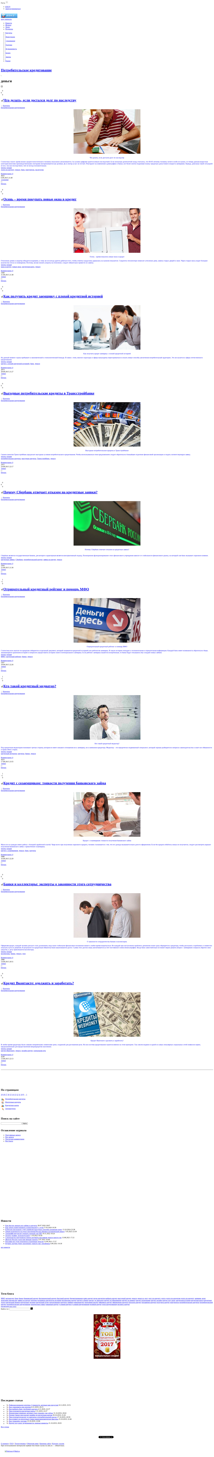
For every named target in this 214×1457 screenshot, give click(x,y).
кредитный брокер (13, 1302)
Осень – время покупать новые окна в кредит (39, 199)
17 (6, 1095)
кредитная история (183, 1300)
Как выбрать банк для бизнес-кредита (23, 1409)
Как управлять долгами (18, 1421)
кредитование (54, 1302)
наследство (39, 170)
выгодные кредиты (29, 458)
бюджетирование (76, 1298)
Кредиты (8, 33)
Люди (7, 27)
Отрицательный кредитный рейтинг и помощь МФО (46, 589)
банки (24, 657)
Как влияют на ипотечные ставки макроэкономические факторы (33, 1419)
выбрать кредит (111, 1298)
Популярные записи (13, 1135)
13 (15, 1095)
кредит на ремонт (128, 1300)
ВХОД (7, 7)
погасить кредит (135, 1302)
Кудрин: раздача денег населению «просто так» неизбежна (27, 1244)
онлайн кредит (27, 1051)
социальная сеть (40, 1051)
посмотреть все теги (8, 1306)
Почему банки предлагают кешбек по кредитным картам (30, 1415)
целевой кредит (96, 1304)
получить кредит (163, 1302)
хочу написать (6, 19)
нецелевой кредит (91, 1302)
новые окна (16, 267)
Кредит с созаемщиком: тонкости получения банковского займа (54, 783)
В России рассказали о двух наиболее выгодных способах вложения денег (33, 1229)
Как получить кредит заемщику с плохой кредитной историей (53, 296)
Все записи (9, 1137)
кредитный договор (27, 1302)
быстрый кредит (63, 1298)
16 (8, 1095)
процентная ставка (38, 1304)
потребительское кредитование (18, 1304)
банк (23, 170)
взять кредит (88, 1298)
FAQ (11, 1444)
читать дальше (6, 168)
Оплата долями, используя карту (17, 1235)
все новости (5, 1247)
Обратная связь (32, 1444)
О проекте (5, 1444)
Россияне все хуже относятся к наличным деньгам (24, 1241)
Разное (7, 61)
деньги (17, 170)
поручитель (30, 170)
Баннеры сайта (45, 1444)
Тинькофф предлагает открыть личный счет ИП (23, 1233)
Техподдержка (20, 1444)
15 (11, 1095)
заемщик (198, 1298)
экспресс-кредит (123, 1304)
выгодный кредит (124, 1298)
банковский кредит (31, 1298)
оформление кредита (120, 1302)
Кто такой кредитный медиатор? (29, 686)
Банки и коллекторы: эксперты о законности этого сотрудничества (57, 884)
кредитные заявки (8, 560)
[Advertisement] (107, 1077)
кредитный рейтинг (13, 657)
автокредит (10, 1298)
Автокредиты (10, 1109)
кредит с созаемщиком (9, 851)
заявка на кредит (49, 560)
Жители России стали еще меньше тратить (21, 1239)
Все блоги (9, 1141)
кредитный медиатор (9, 754)
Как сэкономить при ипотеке (20, 1407)
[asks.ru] (9, 17)
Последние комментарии (14, 1139)
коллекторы (5, 954)
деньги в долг (142, 1298)
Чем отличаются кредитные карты (22, 1411)
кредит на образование (112, 1300)
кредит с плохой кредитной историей (15, 364)
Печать (3, 184)
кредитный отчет (42, 1302)
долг (24, 954)
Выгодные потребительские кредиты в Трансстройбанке (48, 393)
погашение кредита (149, 1302)
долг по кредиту (154, 1298)
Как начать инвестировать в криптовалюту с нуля (24, 1227)
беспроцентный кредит (48, 1298)
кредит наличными (143, 1300)
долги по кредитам (173, 1298)
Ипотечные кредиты (13, 1102)
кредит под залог (169, 1300)
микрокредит (79, 1302)
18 (4, 1095)
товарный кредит (52, 1304)
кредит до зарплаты (96, 1300)
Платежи (8, 45)
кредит (73, 1300)
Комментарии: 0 (7, 174)
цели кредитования (109, 1304)
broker (3, 277)
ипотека (34, 1300)
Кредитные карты (12, 1105)
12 (17, 1095)
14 (13, 1095)
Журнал (8, 25)
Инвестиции (10, 37)
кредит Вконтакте (7, 1051)
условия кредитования (80, 1304)
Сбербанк (19, 560)
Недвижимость (11, 49)
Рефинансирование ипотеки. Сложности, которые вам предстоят (33, 1405)
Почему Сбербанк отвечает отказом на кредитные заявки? (50, 492)
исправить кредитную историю (49, 1300)
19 (2, 1095)
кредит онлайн (156, 1300)
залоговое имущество (9, 1300)
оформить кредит (105, 1302)
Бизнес (8, 53)
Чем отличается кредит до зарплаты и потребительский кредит (33, 1417)
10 (22, 1095)
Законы (8, 57)
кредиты (21, 754)
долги (163, 1298)
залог (204, 1298)
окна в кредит (6, 267)
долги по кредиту (7, 170)
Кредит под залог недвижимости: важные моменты (28, 1423)
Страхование (10, 41)
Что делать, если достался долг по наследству (39, 100)
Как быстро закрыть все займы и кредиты (21, 1225)
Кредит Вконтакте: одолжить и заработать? (38, 983)
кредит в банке (82, 1300)
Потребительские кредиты (15, 1099)
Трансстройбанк (43, 458)
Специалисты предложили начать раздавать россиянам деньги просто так (33, 1237)
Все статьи (5, 1427)
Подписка (9, 29)
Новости (8, 23)
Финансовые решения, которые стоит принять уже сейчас (31, 1413)
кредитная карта (28, 267)
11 (19, 1095)
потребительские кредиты (11, 458)
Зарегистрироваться (13, 9)
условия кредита (65, 1304)
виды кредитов (99, 1298)
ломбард (70, 1302)
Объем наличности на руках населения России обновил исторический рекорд (35, 1231)
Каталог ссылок (58, 1444)
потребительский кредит (33, 560)
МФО (3, 657)
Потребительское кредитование (13, 108)
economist (4, 180)
